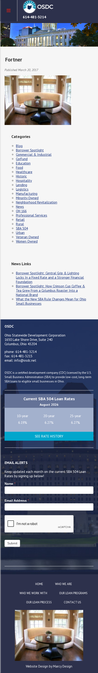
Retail (20, 219)
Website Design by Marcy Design (49, 666)
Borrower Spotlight (30, 150)
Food (19, 167)
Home (39, 584)
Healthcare (24, 172)
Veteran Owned (27, 237)
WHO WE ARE (63, 584)
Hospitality (24, 180)
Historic (21, 176)
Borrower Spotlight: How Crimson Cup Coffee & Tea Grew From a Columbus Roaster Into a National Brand (50, 290)
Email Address (17, 500)
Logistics (22, 189)
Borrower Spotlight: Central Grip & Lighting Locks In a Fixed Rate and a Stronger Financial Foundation (50, 277)
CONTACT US (72, 602)
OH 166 (21, 211)
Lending (21, 185)
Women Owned (27, 241)
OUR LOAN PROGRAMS (73, 593)
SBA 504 (22, 228)
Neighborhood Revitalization (36, 202)
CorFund (22, 159)
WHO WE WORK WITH (33, 593)
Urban (20, 233)
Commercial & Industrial (34, 154)
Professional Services (31, 215)
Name (10, 484)
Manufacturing (26, 193)
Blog (19, 146)
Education (23, 163)
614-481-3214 (34, 17)
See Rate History (49, 436)
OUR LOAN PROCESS (39, 602)
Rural (20, 224)
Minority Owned (27, 198)
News (20, 206)
